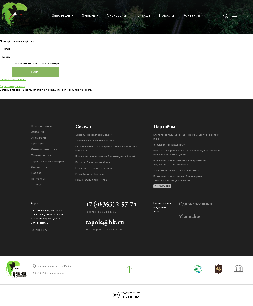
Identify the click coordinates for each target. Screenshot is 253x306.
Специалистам (41, 155)
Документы (39, 167)
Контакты (191, 15)
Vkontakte (189, 216)
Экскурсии (116, 15)
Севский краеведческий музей (93, 134)
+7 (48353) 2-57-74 (111, 204)
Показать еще (162, 186)
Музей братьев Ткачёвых (90, 173)
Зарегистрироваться (12, 86)
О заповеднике (41, 126)
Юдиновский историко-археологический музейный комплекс (106, 148)
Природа (142, 15)
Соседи (36, 184)
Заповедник (62, 15)
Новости (166, 15)
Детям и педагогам (44, 149)
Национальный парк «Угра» (91, 179)
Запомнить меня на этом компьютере (36, 63)
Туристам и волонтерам (47, 161)
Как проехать (39, 229)
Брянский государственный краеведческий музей (105, 156)
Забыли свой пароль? (13, 79)
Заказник (90, 15)
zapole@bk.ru (105, 222)
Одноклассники (195, 204)
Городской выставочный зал (92, 162)
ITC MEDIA (130, 295)
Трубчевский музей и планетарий (95, 140)
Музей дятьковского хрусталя (93, 168)
